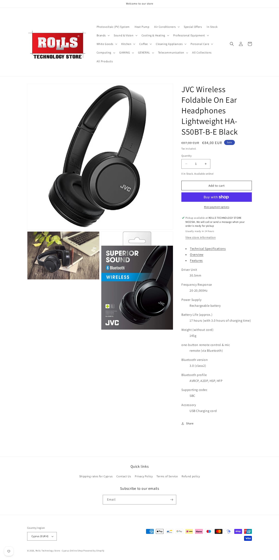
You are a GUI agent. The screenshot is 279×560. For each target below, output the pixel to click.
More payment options (216, 206)
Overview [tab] (196, 254)
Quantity (186, 155)
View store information (200, 237)
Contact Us (123, 476)
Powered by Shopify (93, 550)
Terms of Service (167, 476)
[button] (166, 26)
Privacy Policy (144, 476)
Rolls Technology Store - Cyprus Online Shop (59, 550)
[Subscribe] (171, 499)
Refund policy (191, 476)
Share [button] (190, 423)
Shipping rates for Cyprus (96, 476)
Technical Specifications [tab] (208, 249)
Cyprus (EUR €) (40, 536)
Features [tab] (196, 260)
